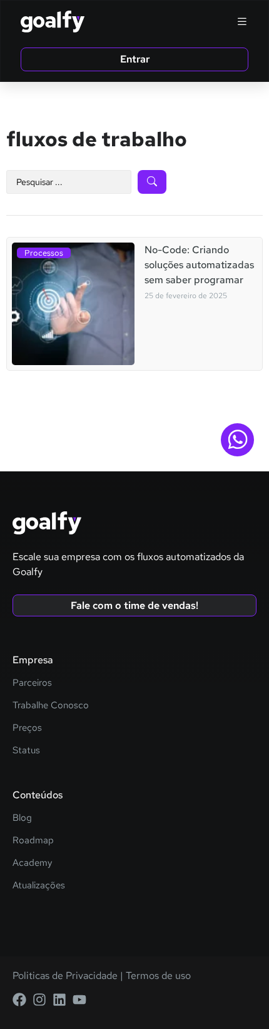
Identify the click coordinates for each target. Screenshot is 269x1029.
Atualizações (39, 885)
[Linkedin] (59, 999)
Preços (27, 727)
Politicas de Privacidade (65, 975)
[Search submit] (152, 182)
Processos (43, 253)
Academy (32, 862)
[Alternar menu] (242, 21)
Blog (22, 817)
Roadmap (33, 840)
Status (26, 750)
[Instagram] (39, 999)
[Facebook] (19, 999)
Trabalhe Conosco (51, 705)
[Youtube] (79, 999)
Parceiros (32, 682)
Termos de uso (157, 975)
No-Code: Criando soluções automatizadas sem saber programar (199, 264)
